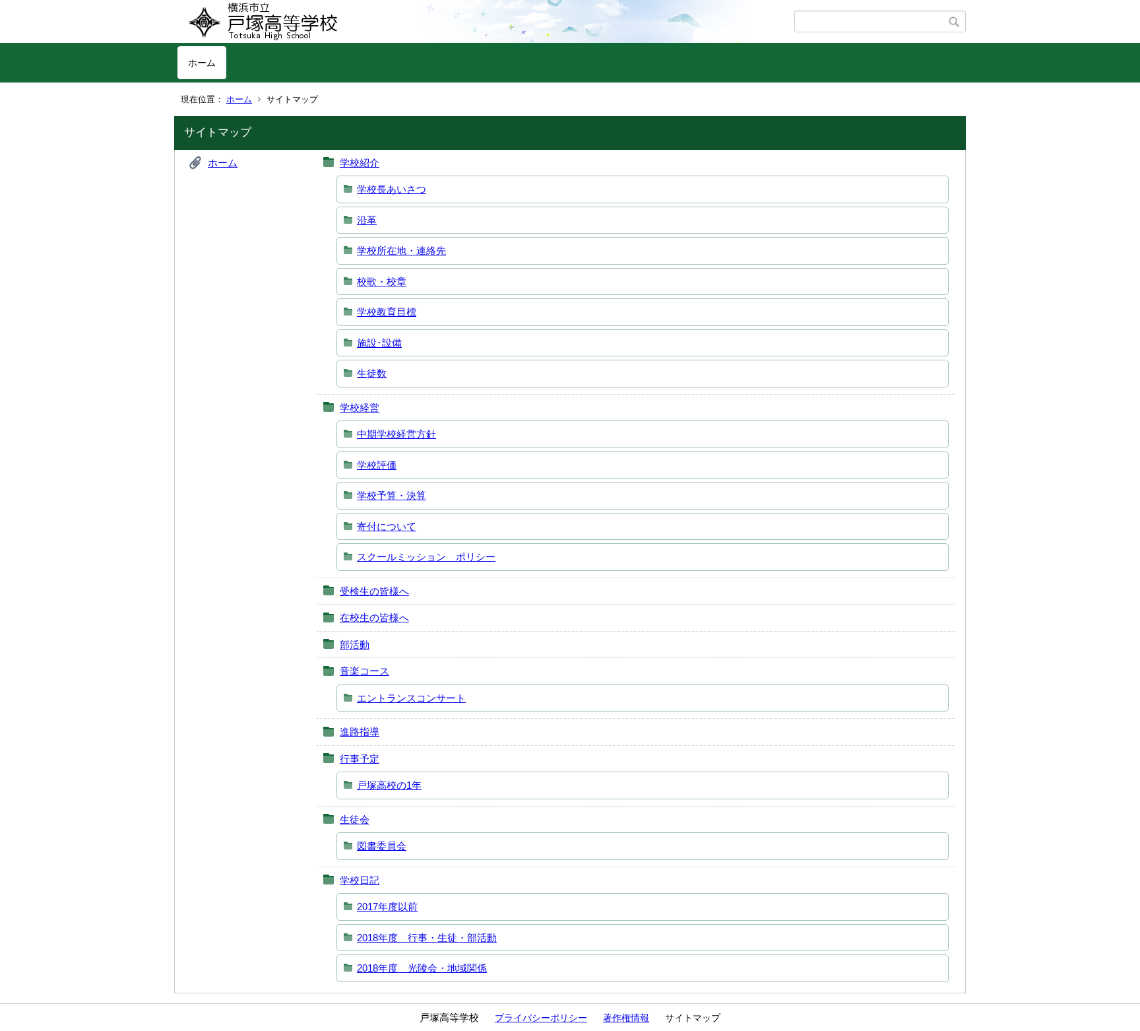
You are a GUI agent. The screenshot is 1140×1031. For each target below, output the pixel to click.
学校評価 (376, 465)
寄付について (386, 526)
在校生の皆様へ (374, 617)
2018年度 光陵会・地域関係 (422, 968)
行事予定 (359, 758)
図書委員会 (381, 845)
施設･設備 (379, 343)
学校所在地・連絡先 (401, 250)
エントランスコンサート (411, 698)
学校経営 (359, 407)
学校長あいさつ (391, 189)
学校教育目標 (386, 311)
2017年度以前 (387, 906)
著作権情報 (626, 1018)
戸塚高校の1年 (389, 785)
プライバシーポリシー (541, 1018)
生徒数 (372, 373)
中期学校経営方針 (396, 434)
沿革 (367, 220)
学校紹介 (359, 162)
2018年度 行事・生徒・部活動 (427, 937)
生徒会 (354, 819)
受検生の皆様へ (374, 591)
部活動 (354, 644)
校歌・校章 (381, 281)
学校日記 (359, 880)
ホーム (202, 62)
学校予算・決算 (391, 495)
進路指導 (359, 731)
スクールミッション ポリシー (426, 556)
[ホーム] (485, 22)
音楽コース (364, 671)
